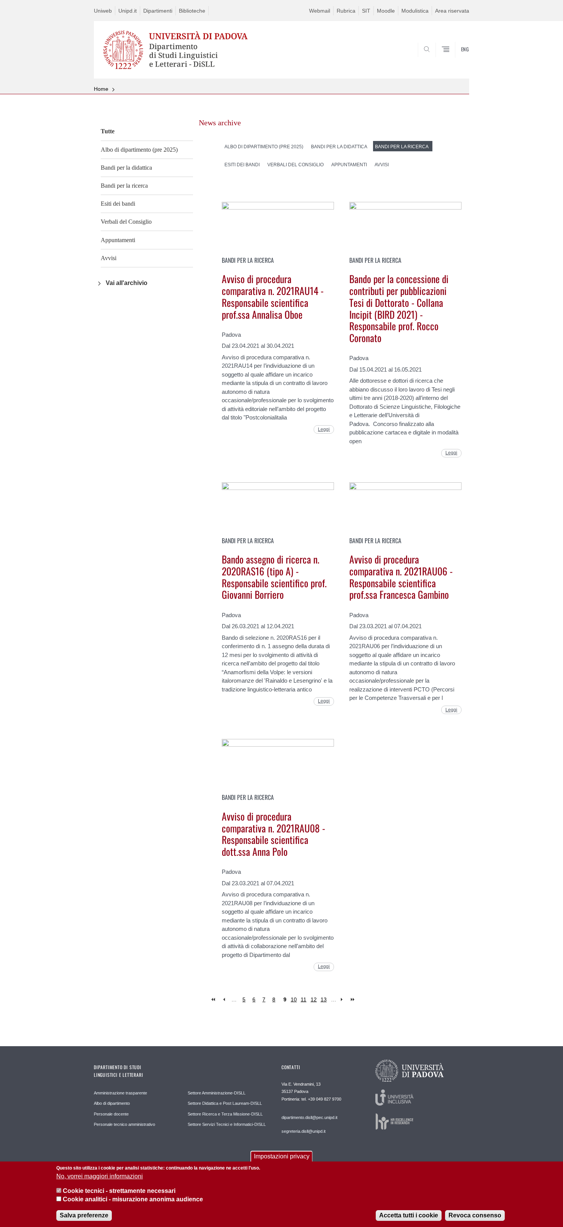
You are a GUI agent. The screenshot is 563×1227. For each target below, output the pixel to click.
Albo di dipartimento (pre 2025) (139, 149)
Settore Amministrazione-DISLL (216, 1093)
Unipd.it (127, 11)
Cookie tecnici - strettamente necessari (119, 1191)
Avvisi (108, 258)
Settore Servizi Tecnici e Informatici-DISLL (227, 1124)
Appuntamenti (118, 240)
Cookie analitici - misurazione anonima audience (133, 1199)
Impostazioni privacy (281, 1156)
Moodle (386, 11)
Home (101, 89)
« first (214, 1000)
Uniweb (103, 11)
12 (314, 999)
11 (303, 999)
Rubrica (346, 11)
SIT (366, 11)
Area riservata (452, 11)
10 (294, 999)
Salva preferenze (84, 1215)
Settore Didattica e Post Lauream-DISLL (225, 1103)
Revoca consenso (474, 1215)
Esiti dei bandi (118, 203)
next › (343, 1000)
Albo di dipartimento (112, 1103)
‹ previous (224, 1000)
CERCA (457, 60)
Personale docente (111, 1114)
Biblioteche (192, 11)
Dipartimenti (157, 11)
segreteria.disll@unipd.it (304, 1131)
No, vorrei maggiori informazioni (99, 1176)
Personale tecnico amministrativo (124, 1124)
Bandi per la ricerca (124, 185)
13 (324, 999)
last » (353, 1000)
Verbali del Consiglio (126, 221)
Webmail (319, 11)
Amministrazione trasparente (120, 1093)
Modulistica (415, 11)
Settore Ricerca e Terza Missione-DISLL (225, 1114)
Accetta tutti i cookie (408, 1215)
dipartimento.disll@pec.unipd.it (309, 1117)
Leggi (324, 429)
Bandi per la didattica (126, 167)
